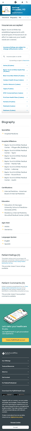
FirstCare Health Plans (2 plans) (13, 97)
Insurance (5, 17)
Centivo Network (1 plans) (11, 84)
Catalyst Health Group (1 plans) (13, 80)
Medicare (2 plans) (9, 110)
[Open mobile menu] (3, 2)
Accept (15, 427)
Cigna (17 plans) (8, 88)
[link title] (15, 2)
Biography (13, 17)
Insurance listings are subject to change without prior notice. (14, 48)
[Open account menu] (22, 2)
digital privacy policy (17, 417)
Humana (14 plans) (9, 101)
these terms (26, 60)
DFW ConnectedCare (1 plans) (13, 93)
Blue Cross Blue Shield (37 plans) (14, 75)
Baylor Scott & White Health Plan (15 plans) (14, 70)
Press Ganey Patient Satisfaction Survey (15, 287)
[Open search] (26, 2)
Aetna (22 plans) (8, 65)
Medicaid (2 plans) (9, 106)
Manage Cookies (15, 422)
